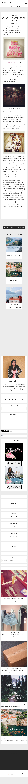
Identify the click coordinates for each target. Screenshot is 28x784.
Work (14, 553)
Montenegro (14, 523)
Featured (14, 513)
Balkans (14, 496)
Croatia (14, 503)
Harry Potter (14, 516)
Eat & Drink (14, 506)
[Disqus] (14, 332)
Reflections (14, 536)
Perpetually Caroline (9, 773)
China (14, 500)
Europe (14, 510)
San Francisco (14, 539)
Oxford (14, 529)
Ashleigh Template (17, 773)
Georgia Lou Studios (5, 774)
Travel (14, 549)
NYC (14, 526)
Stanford (14, 15)
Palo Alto (14, 533)
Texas (14, 546)
